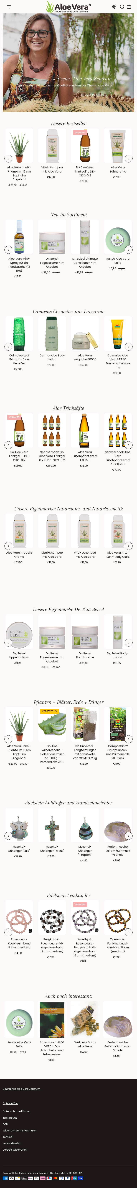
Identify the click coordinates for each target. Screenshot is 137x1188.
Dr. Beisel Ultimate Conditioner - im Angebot (85, 263)
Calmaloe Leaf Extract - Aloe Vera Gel (19, 359)
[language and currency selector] (114, 6)
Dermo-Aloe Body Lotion (52, 357)
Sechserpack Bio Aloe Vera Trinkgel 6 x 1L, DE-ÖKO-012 (52, 456)
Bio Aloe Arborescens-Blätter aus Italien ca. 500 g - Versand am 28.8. (52, 754)
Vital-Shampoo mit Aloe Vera (52, 169)
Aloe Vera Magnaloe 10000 (85, 357)
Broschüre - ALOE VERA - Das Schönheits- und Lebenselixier (52, 1048)
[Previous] (8, 158)
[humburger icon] (9, 7)
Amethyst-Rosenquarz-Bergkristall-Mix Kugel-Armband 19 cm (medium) (85, 947)
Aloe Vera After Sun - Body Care (117, 555)
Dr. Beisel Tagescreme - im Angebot (52, 263)
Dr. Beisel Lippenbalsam (19, 655)
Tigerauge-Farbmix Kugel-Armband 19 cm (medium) (118, 945)
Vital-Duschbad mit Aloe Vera (85, 555)
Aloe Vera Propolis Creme (19, 555)
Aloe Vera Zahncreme (118, 169)
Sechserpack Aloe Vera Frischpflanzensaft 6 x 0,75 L (118, 458)
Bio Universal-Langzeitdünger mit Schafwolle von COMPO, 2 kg (85, 752)
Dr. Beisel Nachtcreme (85, 655)
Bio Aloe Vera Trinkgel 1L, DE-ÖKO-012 (85, 171)
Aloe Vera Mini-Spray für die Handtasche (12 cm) (19, 265)
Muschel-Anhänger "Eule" (19, 849)
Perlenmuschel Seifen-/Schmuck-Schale (118, 851)
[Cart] (129, 6)
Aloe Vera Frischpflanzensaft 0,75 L (84, 456)
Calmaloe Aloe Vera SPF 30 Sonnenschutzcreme (118, 361)
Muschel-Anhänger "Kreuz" (52, 849)
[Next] (129, 158)
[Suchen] (122, 6)
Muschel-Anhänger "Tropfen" (85, 851)
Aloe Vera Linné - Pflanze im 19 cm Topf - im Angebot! (19, 173)
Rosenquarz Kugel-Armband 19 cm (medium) (19, 943)
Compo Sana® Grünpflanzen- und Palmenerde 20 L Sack (118, 752)
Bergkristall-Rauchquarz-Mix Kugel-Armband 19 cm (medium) (52, 945)
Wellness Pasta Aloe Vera (85, 1044)
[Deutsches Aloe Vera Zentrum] (68, 6)
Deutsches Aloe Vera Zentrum (21, 1089)
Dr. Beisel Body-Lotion (118, 655)
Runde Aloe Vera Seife (118, 261)
